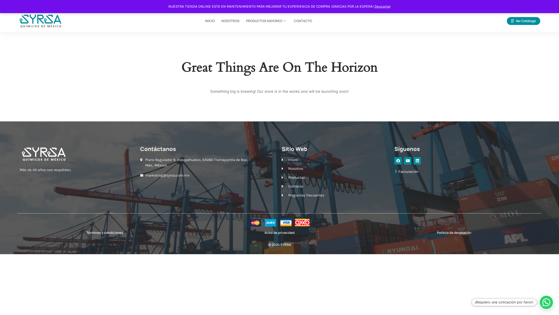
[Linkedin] (417, 160)
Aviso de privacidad (279, 232)
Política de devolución (454, 232)
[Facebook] (398, 160)
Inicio (210, 21)
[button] (546, 302)
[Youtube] (407, 160)
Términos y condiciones (104, 232)
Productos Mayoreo (264, 21)
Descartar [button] (382, 6)
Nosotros (230, 21)
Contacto (303, 21)
